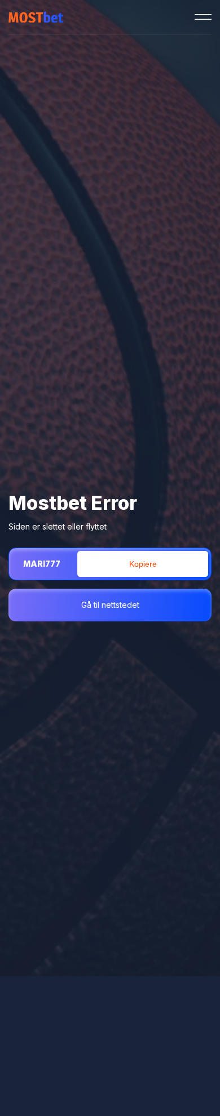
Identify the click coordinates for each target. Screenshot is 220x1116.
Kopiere (143, 563)
